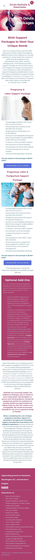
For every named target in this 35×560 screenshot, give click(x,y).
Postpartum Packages (20, 76)
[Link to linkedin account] (7, 487)
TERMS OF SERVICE (19, 553)
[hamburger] (4, 6)
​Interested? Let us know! (17, 263)
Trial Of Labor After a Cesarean (13, 378)
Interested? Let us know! (17, 165)
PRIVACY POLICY (6, 553)
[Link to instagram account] (5, 487)
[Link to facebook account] (2, 487)
